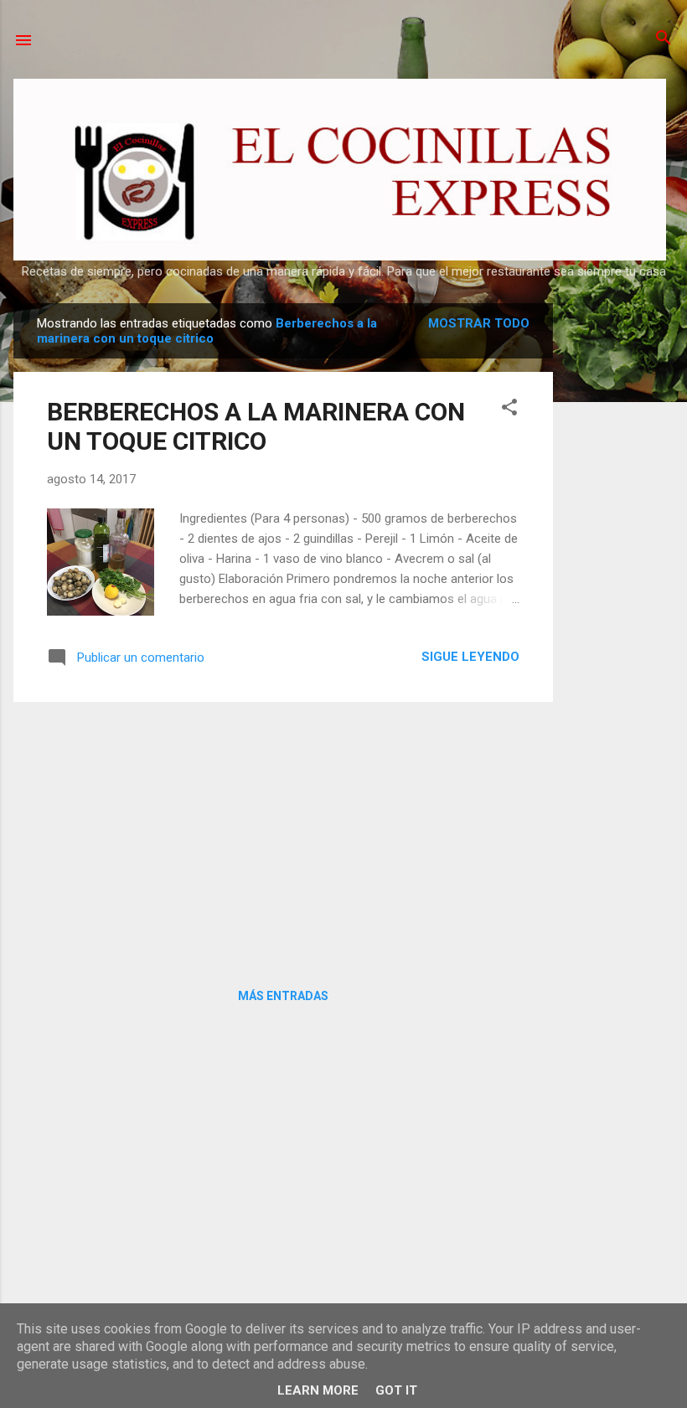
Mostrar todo (478, 323)
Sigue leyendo (470, 656)
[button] (509, 408)
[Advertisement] (620, 554)
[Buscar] (663, 39)
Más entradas (283, 996)
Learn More (318, 1390)
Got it (396, 1390)
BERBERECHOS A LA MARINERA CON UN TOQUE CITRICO (256, 426)
